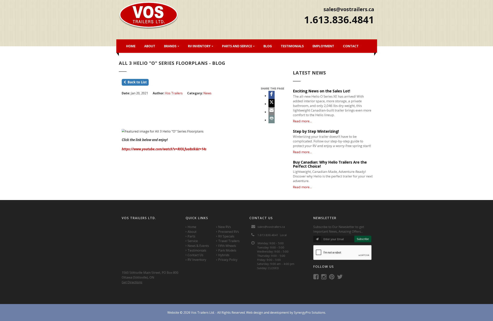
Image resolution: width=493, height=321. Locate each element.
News (207, 93)
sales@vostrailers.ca (349, 9)
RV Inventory (199, 46)
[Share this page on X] (271, 103)
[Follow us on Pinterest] (332, 277)
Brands (170, 46)
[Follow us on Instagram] (324, 277)
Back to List (136, 82)
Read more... (302, 121)
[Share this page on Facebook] (271, 95)
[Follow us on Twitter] (341, 277)
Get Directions (132, 282)
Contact (351, 46)
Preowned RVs (228, 232)
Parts (191, 236)
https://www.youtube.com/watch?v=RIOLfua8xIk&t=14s (164, 149)
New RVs (224, 227)
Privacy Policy (227, 260)
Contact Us (195, 255)
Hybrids (223, 255)
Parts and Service (237, 46)
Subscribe (363, 239)
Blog (267, 46)
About (149, 46)
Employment (323, 46)
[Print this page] (271, 119)
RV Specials (226, 236)
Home (130, 46)
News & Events (198, 246)
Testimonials (292, 46)
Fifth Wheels (227, 246)
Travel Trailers (229, 241)
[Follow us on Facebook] (316, 277)
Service (193, 241)
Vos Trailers (174, 93)
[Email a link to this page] (271, 111)
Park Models (227, 250)
